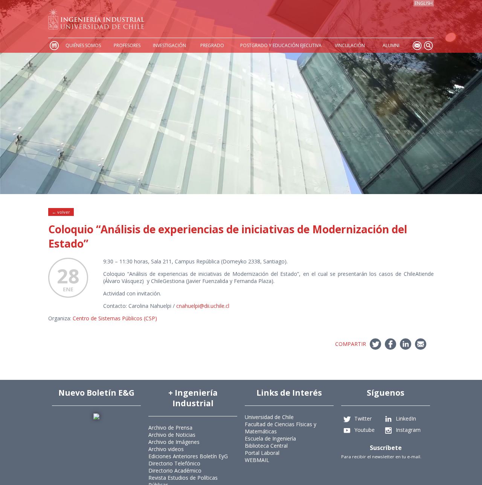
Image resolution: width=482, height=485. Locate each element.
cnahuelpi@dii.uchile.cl (202, 305)
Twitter (363, 418)
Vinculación (350, 45)
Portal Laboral (262, 452)
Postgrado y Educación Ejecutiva (281, 45)
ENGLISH (424, 3)
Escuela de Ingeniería (270, 438)
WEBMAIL (257, 460)
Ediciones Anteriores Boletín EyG (188, 456)
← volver (61, 212)
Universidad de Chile (269, 417)
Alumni (391, 45)
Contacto (417, 45)
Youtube (364, 429)
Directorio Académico (174, 470)
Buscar (428, 45)
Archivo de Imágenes (174, 441)
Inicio (53, 45)
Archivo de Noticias (171, 434)
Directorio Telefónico (174, 463)
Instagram (408, 429)
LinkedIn (406, 418)
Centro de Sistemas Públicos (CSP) (115, 318)
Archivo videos (166, 449)
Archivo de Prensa (170, 427)
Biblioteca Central (266, 445)
